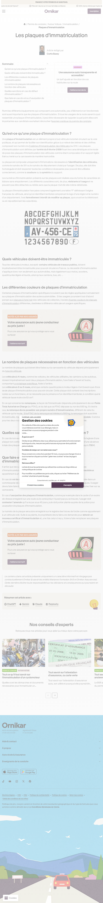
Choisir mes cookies (35, 485)
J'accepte (67, 485)
